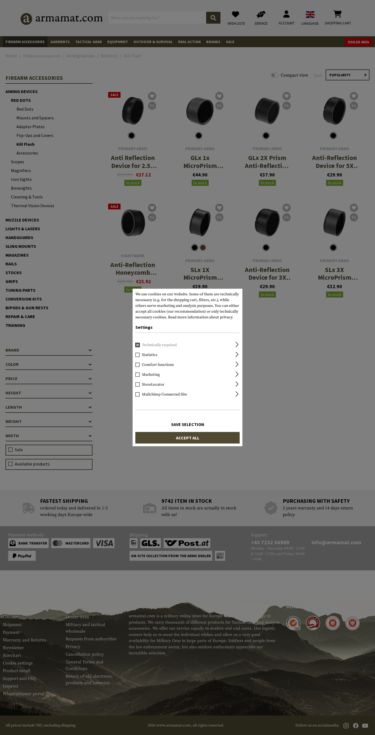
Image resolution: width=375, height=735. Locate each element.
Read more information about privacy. (200, 317)
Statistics (149, 354)
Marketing (151, 374)
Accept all (187, 438)
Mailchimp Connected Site (164, 394)
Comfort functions (158, 364)
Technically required (159, 345)
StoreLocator (153, 384)
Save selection (187, 424)
